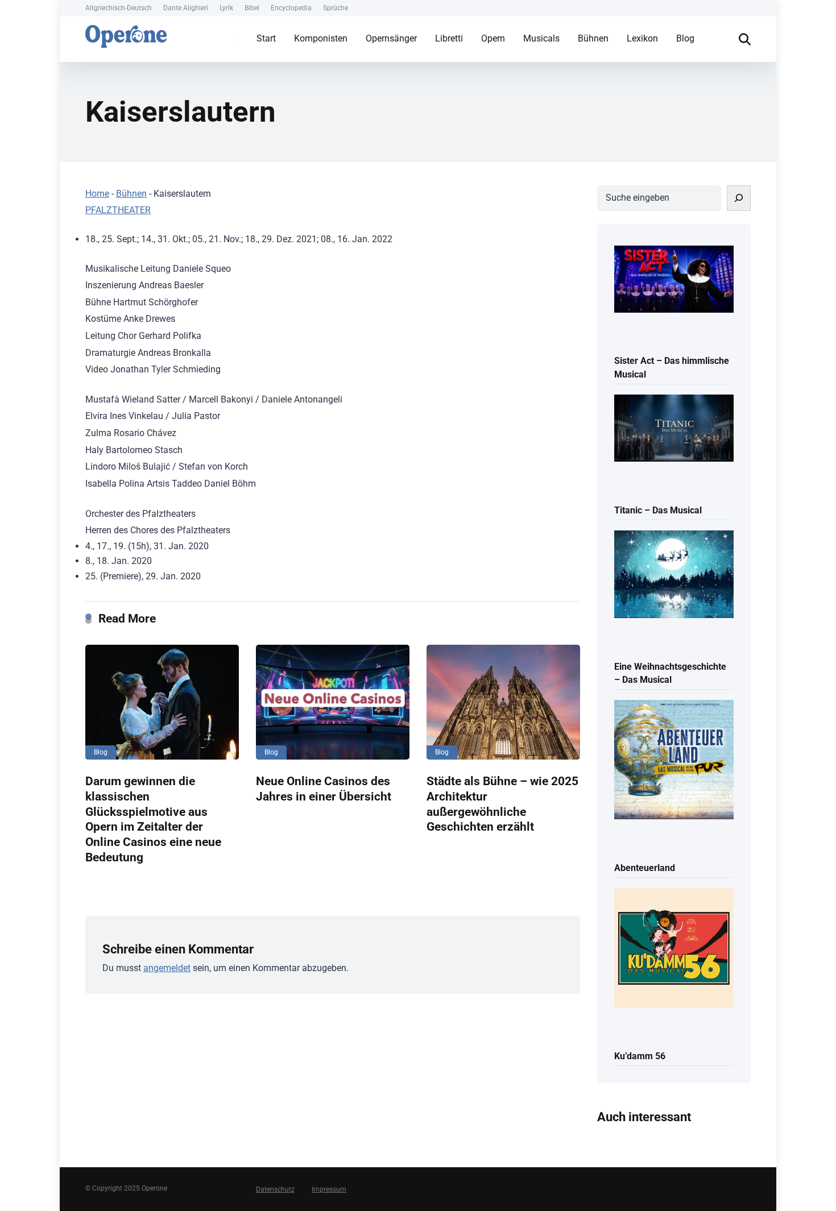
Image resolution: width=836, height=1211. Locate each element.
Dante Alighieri (185, 8)
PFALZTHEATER (118, 210)
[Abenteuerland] (674, 760)
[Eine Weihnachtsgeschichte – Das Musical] (674, 575)
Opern (493, 38)
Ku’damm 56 (639, 1056)
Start (266, 38)
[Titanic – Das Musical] (674, 429)
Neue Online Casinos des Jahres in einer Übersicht (323, 788)
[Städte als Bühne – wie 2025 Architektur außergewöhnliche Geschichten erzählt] (503, 702)
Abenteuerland (644, 867)
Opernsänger (391, 38)
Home (97, 193)
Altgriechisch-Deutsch (118, 8)
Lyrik (226, 8)
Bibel (252, 8)
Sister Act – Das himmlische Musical (671, 367)
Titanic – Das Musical (658, 510)
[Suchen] (739, 198)
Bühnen (593, 38)
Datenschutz (275, 1189)
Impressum (329, 1189)
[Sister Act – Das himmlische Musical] (674, 280)
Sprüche (335, 8)
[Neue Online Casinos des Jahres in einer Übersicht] (332, 702)
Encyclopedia (291, 8)
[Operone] (126, 33)
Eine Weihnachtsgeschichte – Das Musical (670, 673)
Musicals (541, 38)
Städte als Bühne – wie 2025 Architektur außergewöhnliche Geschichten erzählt (502, 803)
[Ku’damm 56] (674, 949)
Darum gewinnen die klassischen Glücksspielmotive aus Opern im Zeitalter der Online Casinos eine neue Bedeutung (153, 819)
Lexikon (642, 38)
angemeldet (167, 968)
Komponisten (320, 38)
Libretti (449, 38)
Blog (685, 38)
